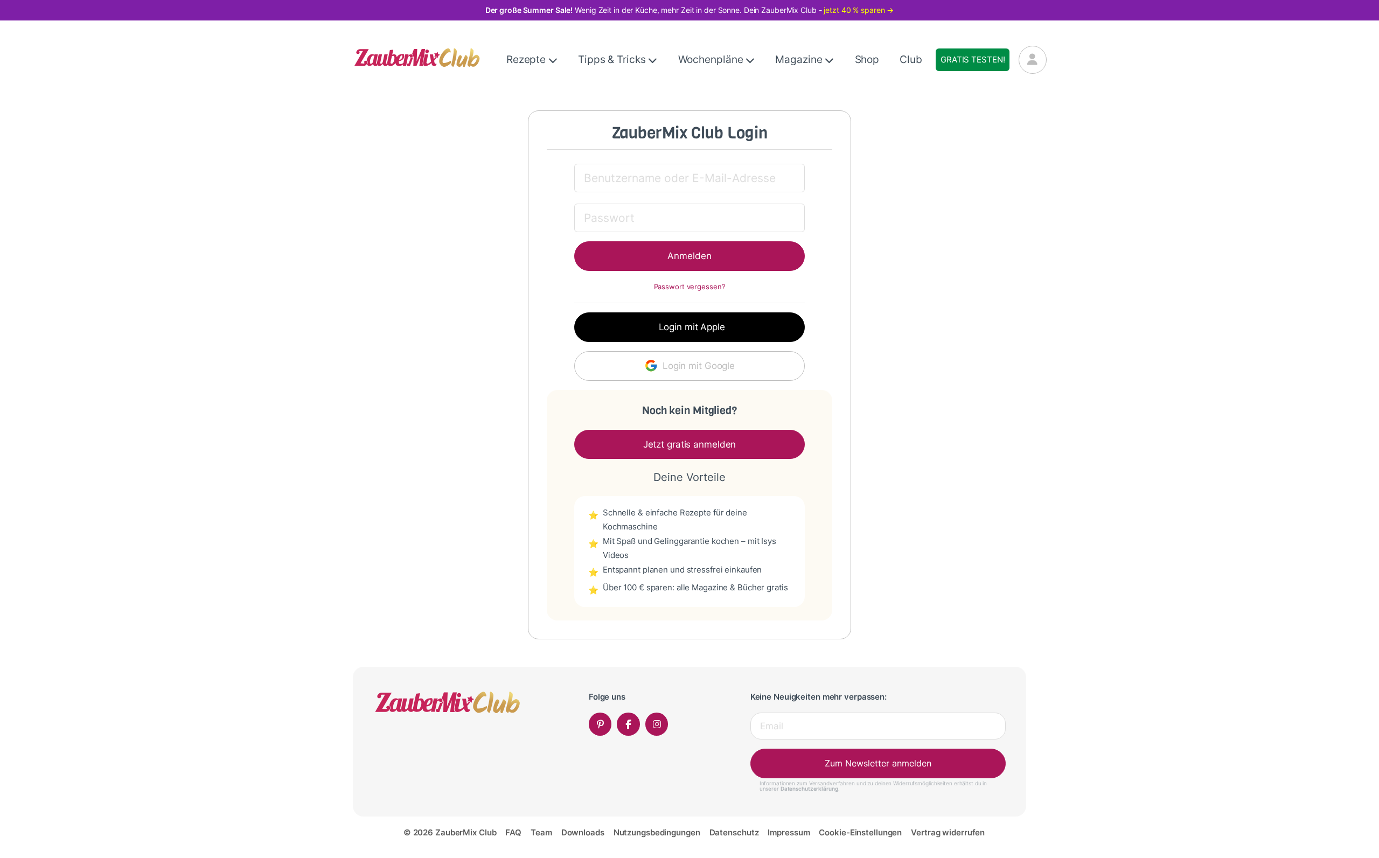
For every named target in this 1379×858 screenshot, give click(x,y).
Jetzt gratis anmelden (689, 444)
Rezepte (527, 59)
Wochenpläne (712, 59)
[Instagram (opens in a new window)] (656, 724)
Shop (867, 59)
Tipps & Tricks (613, 59)
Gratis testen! (973, 59)
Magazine (800, 59)
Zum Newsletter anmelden (878, 763)
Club (911, 59)
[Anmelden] (1033, 60)
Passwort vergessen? (690, 287)
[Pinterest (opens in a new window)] (600, 724)
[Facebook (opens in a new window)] (628, 724)
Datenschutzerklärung (809, 788)
